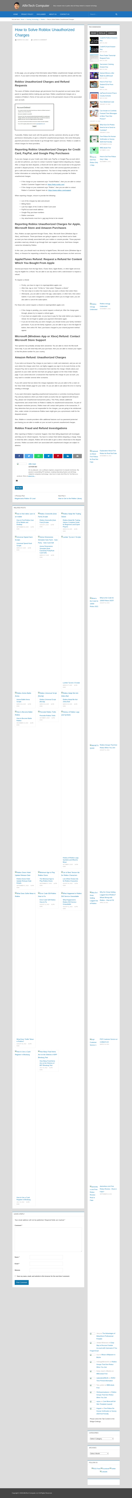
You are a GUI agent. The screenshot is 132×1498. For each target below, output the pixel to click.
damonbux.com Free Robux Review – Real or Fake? (108, 1189)
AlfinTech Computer (35, 5)
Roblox (19, 488)
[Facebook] (105, 1468)
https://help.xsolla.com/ (56, 184)
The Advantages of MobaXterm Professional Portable (105, 1336)
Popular (102, 33)
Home (15, 14)
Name (17, 1257)
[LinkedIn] (104, 1471)
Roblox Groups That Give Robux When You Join (106, 1364)
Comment (18, 1225)
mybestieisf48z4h (102, 1378)
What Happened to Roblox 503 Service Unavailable (69, 902)
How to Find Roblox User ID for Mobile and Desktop (25, 522)
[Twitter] (112, 1468)
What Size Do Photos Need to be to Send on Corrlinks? (107, 127)
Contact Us (64, 14)
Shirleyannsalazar (102, 1392)
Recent (94, 33)
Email (17, 1263)
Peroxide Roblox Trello (47, 715)
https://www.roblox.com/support (59, 190)
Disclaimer (41, 14)
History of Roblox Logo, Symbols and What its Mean (71, 860)
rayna (98, 1401)
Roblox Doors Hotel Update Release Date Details (24, 881)
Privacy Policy (27, 14)
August (98, 1408)
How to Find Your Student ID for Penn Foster (106, 84)
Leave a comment (40, 40)
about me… (31, 476)
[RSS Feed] (96, 1468)
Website (17, 1270)
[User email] (17, 481)
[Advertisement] (48, 55)
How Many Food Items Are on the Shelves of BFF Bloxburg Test (47, 1063)
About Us (53, 14)
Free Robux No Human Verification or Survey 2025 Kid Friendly (108, 139)
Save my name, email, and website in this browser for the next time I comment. (43, 1276)
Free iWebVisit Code (107, 102)
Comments (112, 33)
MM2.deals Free (105, 148)
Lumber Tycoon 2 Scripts (71, 683)
